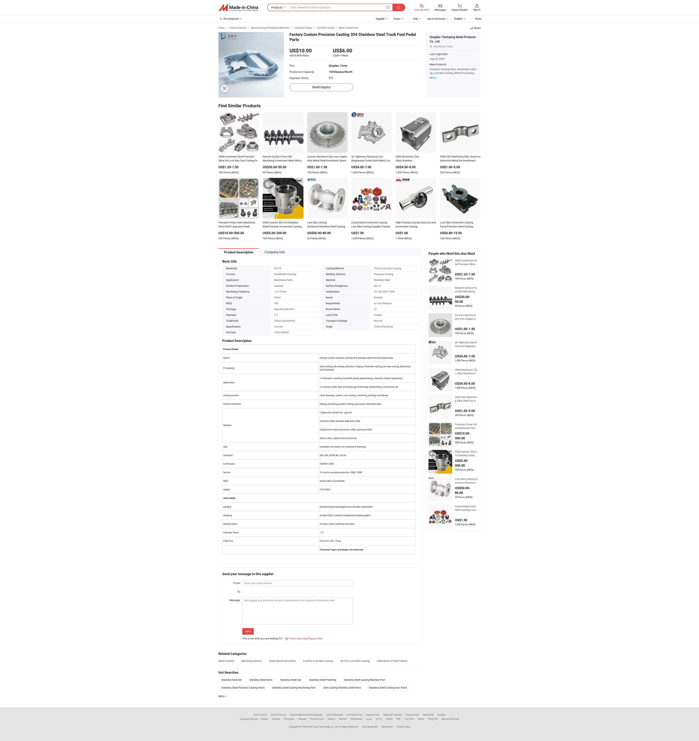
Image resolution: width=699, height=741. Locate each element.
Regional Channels (392, 714)
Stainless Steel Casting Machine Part (364, 679)
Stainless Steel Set (231, 679)
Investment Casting (285, 274)
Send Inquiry (321, 87)
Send (248, 631)
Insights (441, 714)
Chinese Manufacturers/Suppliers (306, 714)
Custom (278, 285)
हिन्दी (398, 718)
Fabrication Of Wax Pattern (392, 661)
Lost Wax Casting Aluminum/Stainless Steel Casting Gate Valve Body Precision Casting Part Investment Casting (466, 480)
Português (289, 718)
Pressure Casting (383, 274)
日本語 (389, 718)
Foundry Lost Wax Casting (318, 661)
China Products (278, 714)
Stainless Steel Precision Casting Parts (242, 687)
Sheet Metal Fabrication (282, 661)
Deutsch (343, 718)
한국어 (379, 718)
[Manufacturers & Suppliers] (238, 7)
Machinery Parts (283, 280)
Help (415, 18)
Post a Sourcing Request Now (304, 638)
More (432, 77)
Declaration (387, 726)
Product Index (412, 714)
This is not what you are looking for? (262, 638)
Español (276, 718)
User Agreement (370, 726)
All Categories (231, 18)
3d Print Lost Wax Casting (355, 661)
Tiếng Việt (433, 718)
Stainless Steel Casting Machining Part (293, 687)
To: (238, 591)
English (264, 718)
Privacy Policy (403, 726)
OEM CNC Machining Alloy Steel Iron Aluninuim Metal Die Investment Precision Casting (466, 399)
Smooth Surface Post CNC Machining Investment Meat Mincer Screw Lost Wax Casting (466, 289)
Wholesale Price (354, 714)
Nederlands (356, 718)
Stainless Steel (382, 280)
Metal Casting (226, 661)
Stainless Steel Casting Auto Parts (388, 687)
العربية (369, 718)
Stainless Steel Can (290, 679)
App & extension (436, 18)
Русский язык (317, 718)
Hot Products (260, 714)
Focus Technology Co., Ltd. (325, 726)
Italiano (331, 718)
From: (236, 583)
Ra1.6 (377, 285)
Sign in (477, 9)
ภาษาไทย (409, 718)
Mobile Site (428, 714)
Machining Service (251, 661)
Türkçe (420, 718)
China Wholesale (334, 714)
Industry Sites (373, 714)
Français (302, 718)
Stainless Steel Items (261, 679)
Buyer (397, 18)
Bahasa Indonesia (450, 718)
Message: (234, 600)
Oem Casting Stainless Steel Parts (342, 687)
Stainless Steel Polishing (322, 679)
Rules (478, 18)
